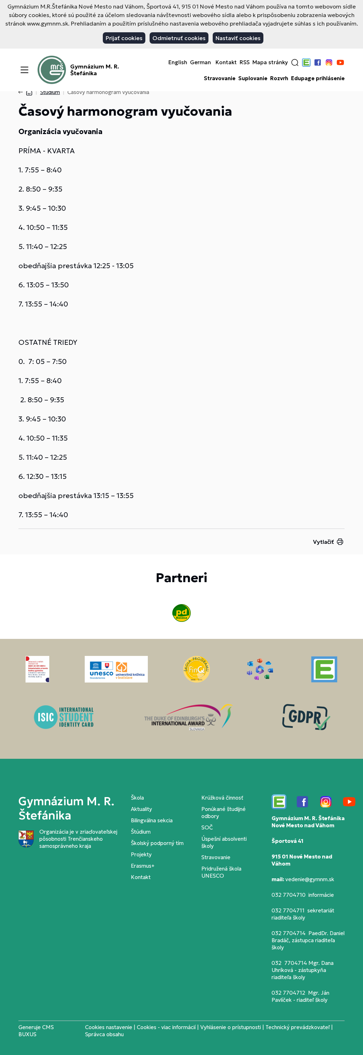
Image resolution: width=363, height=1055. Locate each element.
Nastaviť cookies (238, 38)
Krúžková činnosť (222, 797)
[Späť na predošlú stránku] (22, 92)
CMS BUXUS (36, 1031)
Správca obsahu (104, 1034)
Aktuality (141, 809)
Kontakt (226, 62)
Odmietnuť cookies (179, 38)
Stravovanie (219, 78)
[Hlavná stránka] (29, 92)
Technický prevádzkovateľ (298, 1027)
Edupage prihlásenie (318, 78)
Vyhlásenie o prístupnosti (230, 1027)
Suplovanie (252, 78)
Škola (137, 797)
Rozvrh (279, 78)
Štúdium (50, 92)
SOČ (207, 827)
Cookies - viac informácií (166, 1027)
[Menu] (24, 70)
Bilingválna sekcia (152, 820)
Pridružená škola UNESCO (221, 872)
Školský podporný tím (157, 843)
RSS (245, 62)
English (177, 62)
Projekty (141, 854)
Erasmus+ (143, 865)
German (200, 62)
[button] (295, 62)
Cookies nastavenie (108, 1027)
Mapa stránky (270, 62)
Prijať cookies (124, 38)
